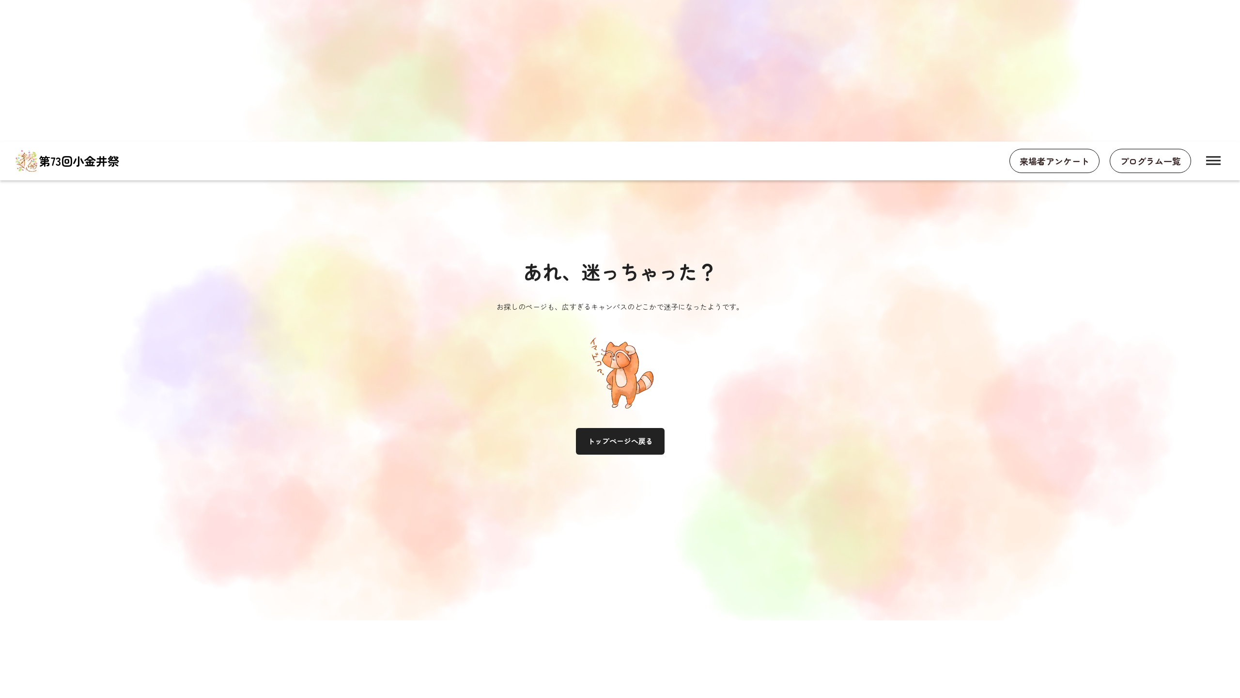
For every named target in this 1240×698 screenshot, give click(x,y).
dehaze (1213, 161)
